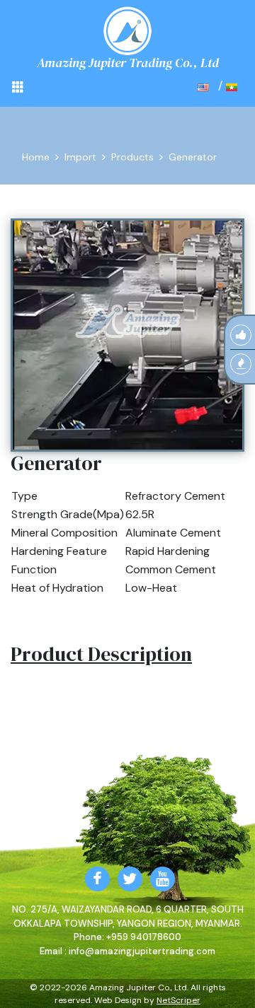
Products (132, 157)
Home (36, 157)
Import (80, 157)
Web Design (118, 1000)
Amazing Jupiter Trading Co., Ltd (128, 62)
